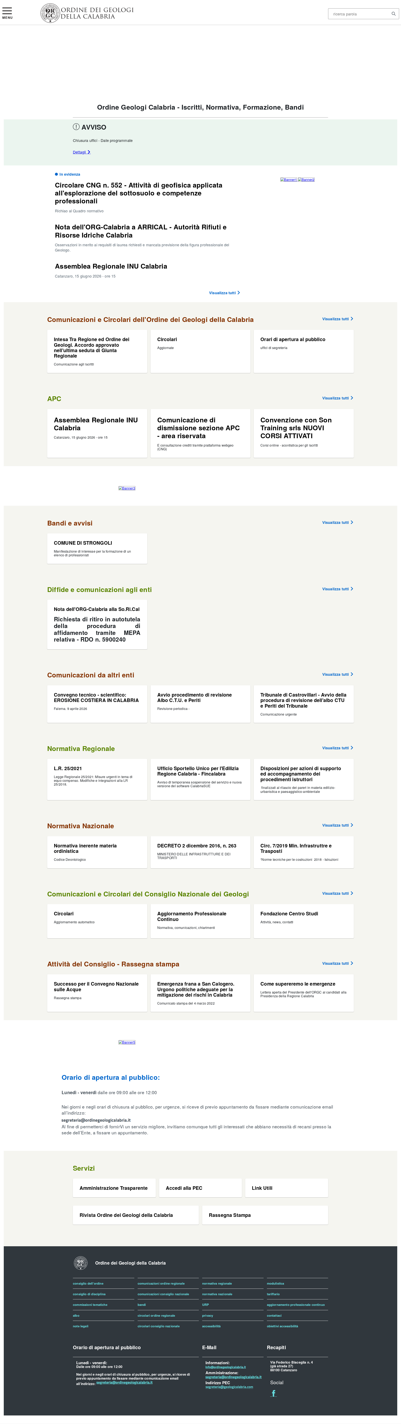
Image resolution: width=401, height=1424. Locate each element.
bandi (142, 1304)
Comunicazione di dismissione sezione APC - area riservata (198, 427)
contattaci (274, 1315)
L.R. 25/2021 (68, 768)
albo (76, 1315)
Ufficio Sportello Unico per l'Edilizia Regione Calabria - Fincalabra (198, 771)
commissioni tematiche (90, 1304)
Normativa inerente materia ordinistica (85, 848)
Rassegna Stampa (230, 1214)
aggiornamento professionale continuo (296, 1304)
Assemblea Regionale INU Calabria (111, 266)
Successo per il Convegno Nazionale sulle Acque (96, 986)
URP (205, 1304)
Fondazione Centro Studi (289, 913)
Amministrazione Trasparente (114, 1187)
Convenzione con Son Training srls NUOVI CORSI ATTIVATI (296, 427)
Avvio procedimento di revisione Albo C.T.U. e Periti (194, 697)
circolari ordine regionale (156, 1315)
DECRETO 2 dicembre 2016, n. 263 (197, 845)
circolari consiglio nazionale (159, 1326)
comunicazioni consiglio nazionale (163, 1294)
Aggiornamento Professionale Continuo (191, 916)
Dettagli (80, 152)
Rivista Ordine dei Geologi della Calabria (126, 1214)
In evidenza (70, 174)
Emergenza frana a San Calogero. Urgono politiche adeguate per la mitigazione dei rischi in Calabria (196, 989)
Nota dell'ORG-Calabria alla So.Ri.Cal (97, 609)
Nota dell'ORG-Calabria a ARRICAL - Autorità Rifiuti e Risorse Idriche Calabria (141, 230)
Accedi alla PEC (184, 1187)
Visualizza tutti (223, 292)
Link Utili (262, 1187)
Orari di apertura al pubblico (292, 339)
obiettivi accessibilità (282, 1326)
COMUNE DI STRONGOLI (83, 542)
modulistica (275, 1283)
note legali (80, 1326)
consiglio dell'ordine (88, 1283)
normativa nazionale (217, 1294)
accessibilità (211, 1326)
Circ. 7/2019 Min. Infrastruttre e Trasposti (296, 848)
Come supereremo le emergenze (297, 983)
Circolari (167, 339)
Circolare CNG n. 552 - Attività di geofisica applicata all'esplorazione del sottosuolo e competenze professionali (138, 193)
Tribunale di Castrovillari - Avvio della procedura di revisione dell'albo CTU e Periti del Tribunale (303, 700)
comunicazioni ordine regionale (161, 1283)
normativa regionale (217, 1283)
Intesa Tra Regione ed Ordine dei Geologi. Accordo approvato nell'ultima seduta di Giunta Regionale (91, 347)
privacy (207, 1315)
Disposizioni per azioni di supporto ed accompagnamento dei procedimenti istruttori (300, 774)
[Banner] (87, 21)
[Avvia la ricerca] (393, 14)
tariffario (273, 1294)
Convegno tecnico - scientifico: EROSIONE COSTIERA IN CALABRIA (96, 697)
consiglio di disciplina (89, 1294)
